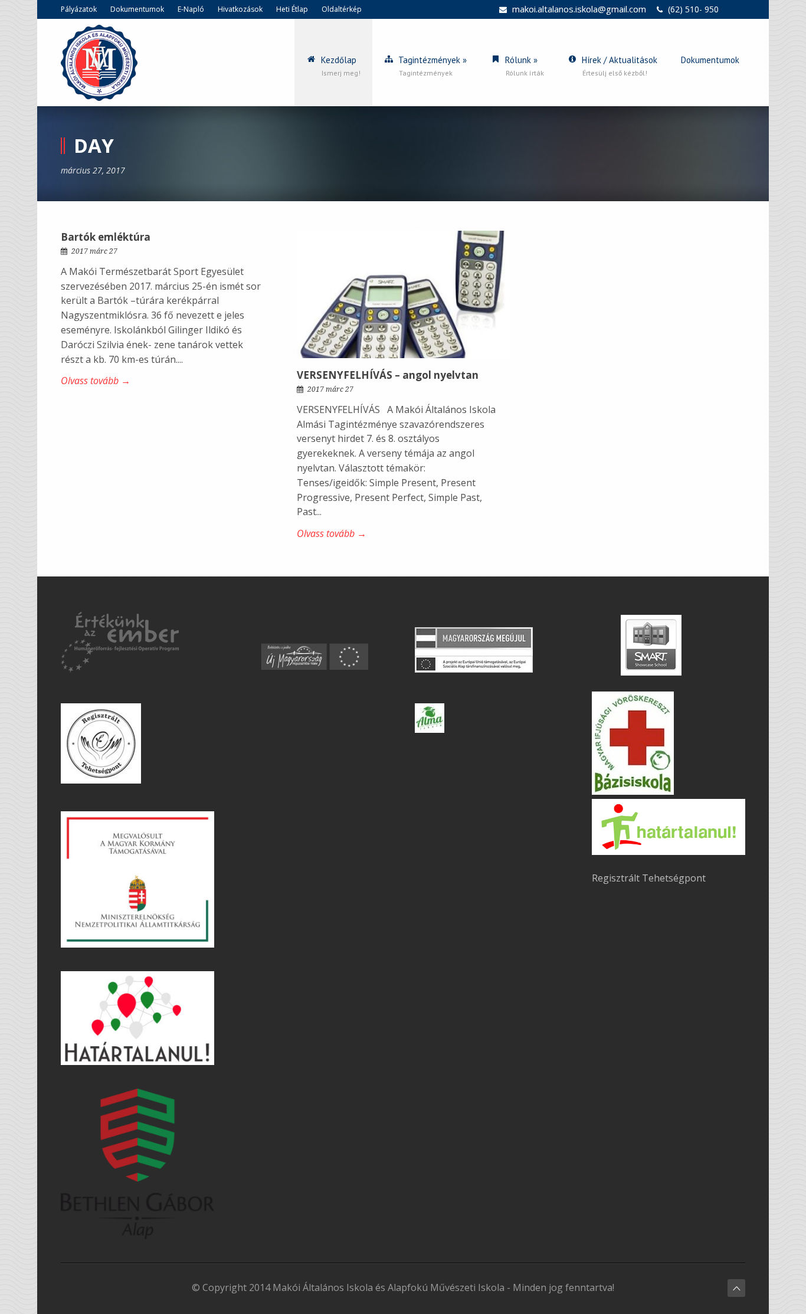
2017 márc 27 (94, 251)
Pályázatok (79, 9)
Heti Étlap (292, 9)
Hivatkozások (240, 9)
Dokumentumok (137, 9)
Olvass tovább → (95, 380)
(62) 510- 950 (693, 9)
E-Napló (191, 9)
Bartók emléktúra (105, 237)
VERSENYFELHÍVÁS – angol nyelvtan (388, 375)
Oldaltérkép (342, 9)
